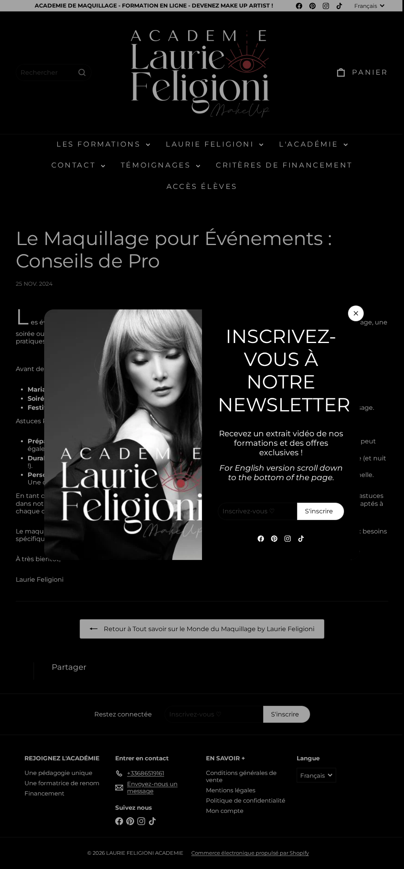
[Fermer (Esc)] (353, 313)
